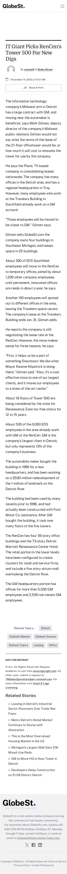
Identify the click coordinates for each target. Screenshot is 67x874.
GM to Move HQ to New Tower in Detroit (32, 761)
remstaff (29, 69)
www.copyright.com (44, 671)
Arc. (23, 861)
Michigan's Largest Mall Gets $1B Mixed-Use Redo (33, 750)
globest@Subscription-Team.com (39, 838)
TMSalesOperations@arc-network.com (28, 679)
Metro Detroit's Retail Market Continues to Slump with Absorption (30, 725)
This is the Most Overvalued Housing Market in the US (29, 738)
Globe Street (45, 69)
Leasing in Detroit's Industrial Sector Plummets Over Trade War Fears (32, 709)
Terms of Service (57, 861)
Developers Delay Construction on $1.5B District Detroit (31, 772)
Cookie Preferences (43, 865)
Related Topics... (25, 628)
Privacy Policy (22, 865)
